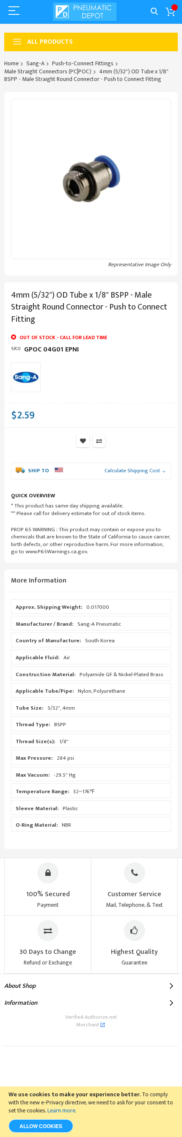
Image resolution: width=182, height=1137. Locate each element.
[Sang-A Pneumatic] (26, 377)
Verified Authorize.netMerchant (91, 1020)
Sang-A (35, 63)
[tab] (91, 581)
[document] (91, 1112)
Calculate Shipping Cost (132, 471)
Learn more (61, 1110)
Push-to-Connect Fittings (82, 63)
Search (154, 11)
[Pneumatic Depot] (84, 11)
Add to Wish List (83, 441)
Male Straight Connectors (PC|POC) (47, 71)
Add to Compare (99, 441)
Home (11, 63)
